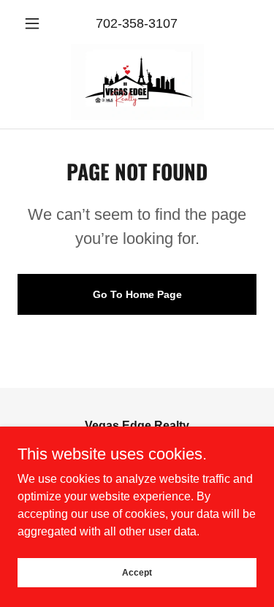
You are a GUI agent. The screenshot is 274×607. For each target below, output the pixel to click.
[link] (137, 82)
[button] (35, 23)
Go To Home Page (137, 294)
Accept (137, 572)
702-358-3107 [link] (137, 23)
